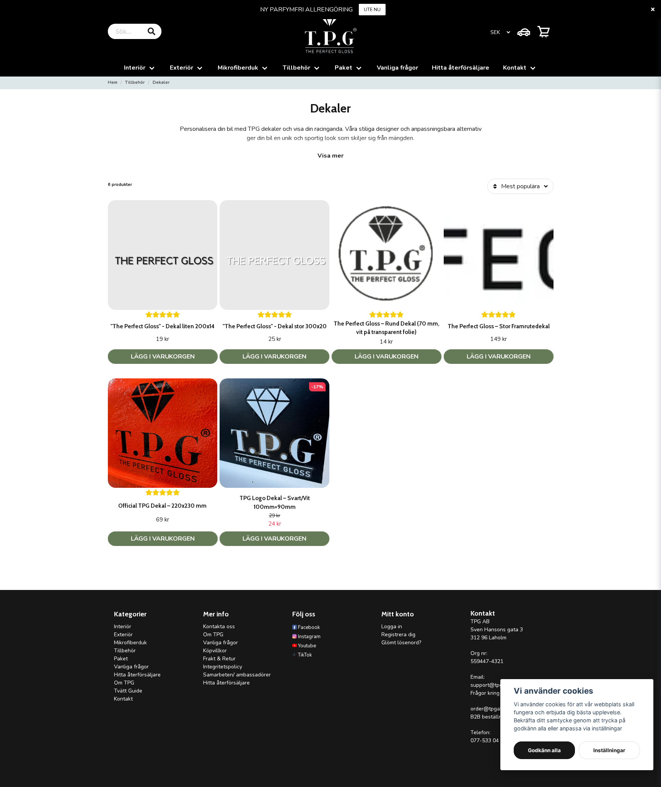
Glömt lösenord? (401, 642)
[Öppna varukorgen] (544, 31)
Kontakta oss (219, 626)
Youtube (307, 645)
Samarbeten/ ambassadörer (237, 674)
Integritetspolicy (222, 666)
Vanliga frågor (397, 68)
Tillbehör (296, 68)
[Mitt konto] (524, 31)
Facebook (309, 627)
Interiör (134, 68)
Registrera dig (398, 634)
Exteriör (181, 68)
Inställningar (609, 750)
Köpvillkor (215, 650)
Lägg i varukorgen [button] (162, 356)
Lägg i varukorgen (386, 356)
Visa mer (330, 156)
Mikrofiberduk (238, 68)
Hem (112, 82)
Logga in (391, 626)
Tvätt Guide (128, 690)
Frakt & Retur (219, 658)
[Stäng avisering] (652, 10)
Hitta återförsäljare (460, 68)
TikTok (305, 655)
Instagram (309, 636)
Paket (343, 68)
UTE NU (372, 10)
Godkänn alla (544, 750)
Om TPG (124, 682)
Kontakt (514, 68)
